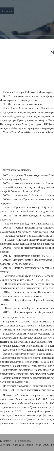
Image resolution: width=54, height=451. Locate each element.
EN (9, 26)
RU (3, 26)
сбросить (25, 440)
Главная (7, 10)
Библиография (25, 10)
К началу (5, 440)
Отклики (44, 10)
